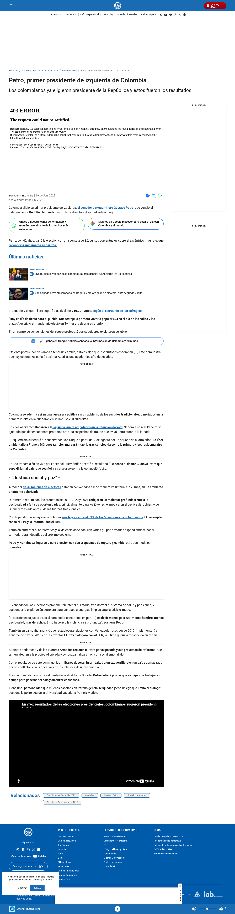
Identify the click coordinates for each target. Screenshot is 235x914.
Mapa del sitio (110, 866)
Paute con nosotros (113, 862)
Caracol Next (64, 879)
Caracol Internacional (68, 871)
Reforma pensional (89, 14)
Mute (194, 909)
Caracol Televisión (67, 841)
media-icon (117, 909)
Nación (25, 71)
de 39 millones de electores (42, 487)
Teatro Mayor (64, 866)
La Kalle (62, 849)
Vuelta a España (148, 14)
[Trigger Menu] (12, 5)
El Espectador (64, 862)
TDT (106, 845)
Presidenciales (69, 71)
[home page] (117, 5)
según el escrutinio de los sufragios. (117, 311)
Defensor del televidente (115, 841)
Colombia (89, 795)
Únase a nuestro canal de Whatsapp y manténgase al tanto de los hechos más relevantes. (43, 225)
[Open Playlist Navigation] (225, 909)
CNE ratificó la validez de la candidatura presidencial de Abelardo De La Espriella (83, 274)
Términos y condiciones (165, 854)
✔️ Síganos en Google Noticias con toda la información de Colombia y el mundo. (89, 341)
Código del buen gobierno (116, 849)
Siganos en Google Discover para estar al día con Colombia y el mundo (128, 223)
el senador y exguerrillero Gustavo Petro (105, 207)
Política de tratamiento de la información (173, 845)
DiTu (60, 858)
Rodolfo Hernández (137, 795)
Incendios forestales (127, 14)
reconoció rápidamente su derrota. (33, 245)
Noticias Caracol (66, 836)
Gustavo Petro (111, 795)
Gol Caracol (63, 845)
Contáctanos (110, 854)
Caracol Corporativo (67, 875)
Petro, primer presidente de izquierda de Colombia (105, 71)
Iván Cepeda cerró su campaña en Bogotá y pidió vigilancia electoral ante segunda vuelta (88, 293)
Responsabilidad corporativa (167, 841)
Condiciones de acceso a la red (169, 836)
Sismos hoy (108, 14)
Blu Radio (13, 71)
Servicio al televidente (114, 836)
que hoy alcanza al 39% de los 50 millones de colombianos (102, 517)
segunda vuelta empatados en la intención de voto (87, 427)
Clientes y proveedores (115, 858)
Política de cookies (163, 849)
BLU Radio (27, 195)
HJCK (60, 854)
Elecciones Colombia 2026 (45, 71)
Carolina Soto (70, 14)
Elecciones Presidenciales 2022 (62, 802)
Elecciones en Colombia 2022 (61, 795)
